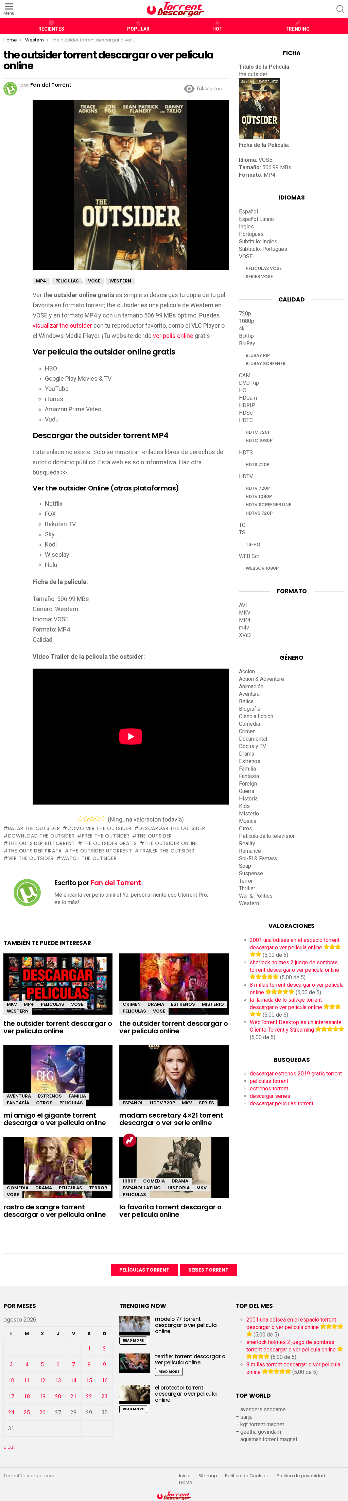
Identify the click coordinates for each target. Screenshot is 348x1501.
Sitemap (207, 1476)
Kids (244, 806)
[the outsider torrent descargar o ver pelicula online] (57, 985)
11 (27, 1380)
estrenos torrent (269, 1088)
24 (11, 1412)
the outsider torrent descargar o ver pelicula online (57, 1027)
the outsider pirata (35, 850)
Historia (179, 1188)
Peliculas (52, 1004)
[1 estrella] (80, 819)
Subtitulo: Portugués (263, 249)
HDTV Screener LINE (268, 504)
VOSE (77, 1004)
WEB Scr (249, 556)
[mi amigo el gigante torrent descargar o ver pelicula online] (57, 1081)
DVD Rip (249, 383)
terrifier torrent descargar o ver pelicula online (190, 1359)
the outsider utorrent (100, 850)
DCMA (185, 1482)
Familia (77, 1096)
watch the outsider (89, 858)
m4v (244, 627)
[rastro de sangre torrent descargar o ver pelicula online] (57, 1173)
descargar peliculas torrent (281, 1103)
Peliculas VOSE (264, 268)
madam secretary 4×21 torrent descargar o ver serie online (171, 1119)
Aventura (19, 1096)
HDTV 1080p (259, 496)
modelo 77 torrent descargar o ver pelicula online (185, 1325)
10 (11, 1380)
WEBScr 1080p (262, 568)
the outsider (154, 835)
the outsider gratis (110, 843)
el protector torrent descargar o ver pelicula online (185, 1393)
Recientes (51, 29)
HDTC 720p (258, 432)
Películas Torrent (144, 1269)
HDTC (246, 420)
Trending (297, 29)
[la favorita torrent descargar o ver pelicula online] (173, 1173)
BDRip (246, 336)
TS (242, 532)
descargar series (270, 1096)
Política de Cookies (247, 1476)
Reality (247, 843)
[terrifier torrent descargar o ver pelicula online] (134, 1363)
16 (105, 1380)
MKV (12, 1004)
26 (42, 1412)
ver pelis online (173, 335)
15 (89, 1380)
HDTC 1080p (259, 440)
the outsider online (171, 843)
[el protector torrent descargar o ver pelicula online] (134, 1394)
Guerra (246, 791)
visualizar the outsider (62, 325)
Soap (245, 866)
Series (206, 1103)
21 (73, 1396)
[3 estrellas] (92, 819)
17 (11, 1396)
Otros (44, 1103)
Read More (133, 1340)
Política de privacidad (301, 1476)
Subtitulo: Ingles (258, 241)
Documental (253, 739)
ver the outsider (31, 858)
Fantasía (18, 1103)
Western (18, 1011)
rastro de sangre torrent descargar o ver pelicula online (54, 1211)
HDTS (246, 452)
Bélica (246, 701)
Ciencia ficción (256, 716)
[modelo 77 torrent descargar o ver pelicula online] (134, 1325)
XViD (245, 635)
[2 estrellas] (86, 819)
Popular (138, 29)
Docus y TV (252, 746)
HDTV (246, 476)
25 (27, 1412)
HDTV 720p (162, 1103)
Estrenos (183, 1004)
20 (58, 1396)
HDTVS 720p (259, 513)
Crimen (132, 1004)
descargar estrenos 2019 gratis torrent (296, 1073)
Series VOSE (259, 276)
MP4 (29, 1004)
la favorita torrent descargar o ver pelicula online (170, 1211)
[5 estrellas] (103, 819)
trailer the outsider (167, 850)
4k (242, 328)
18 (27, 1396)
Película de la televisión (267, 836)
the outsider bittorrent (41, 843)
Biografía (249, 709)
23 (105, 1396)
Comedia (18, 1188)
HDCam (248, 398)
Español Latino (142, 1188)
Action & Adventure (261, 679)
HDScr (246, 413)
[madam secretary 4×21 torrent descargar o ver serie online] (173, 1081)
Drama (155, 1004)
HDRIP (247, 405)
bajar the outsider (34, 828)
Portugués (251, 234)
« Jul (9, 1447)
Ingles (246, 226)
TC (242, 525)
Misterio (213, 1004)
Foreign (248, 783)
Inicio (185, 1476)
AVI (243, 605)
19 (42, 1396)
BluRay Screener (265, 363)
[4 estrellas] (98, 819)
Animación (251, 686)
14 (73, 1380)
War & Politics (256, 896)
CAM (244, 375)
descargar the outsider (172, 828)
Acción (247, 671)
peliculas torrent (269, 1081)
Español (133, 1103)
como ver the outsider (99, 828)
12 (42, 1380)
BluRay (247, 343)
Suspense (251, 873)
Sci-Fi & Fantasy (258, 858)
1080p (129, 1181)
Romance (250, 851)
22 (89, 1396)
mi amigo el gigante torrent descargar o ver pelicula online (54, 1119)
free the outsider (105, 835)
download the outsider (41, 835)
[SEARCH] (340, 9)
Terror (98, 1188)
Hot (217, 29)
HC (242, 390)
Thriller (247, 888)
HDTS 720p (257, 464)
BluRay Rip (258, 355)
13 (58, 1380)
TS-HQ (253, 544)
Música (247, 821)
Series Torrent (208, 1269)
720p (245, 313)
